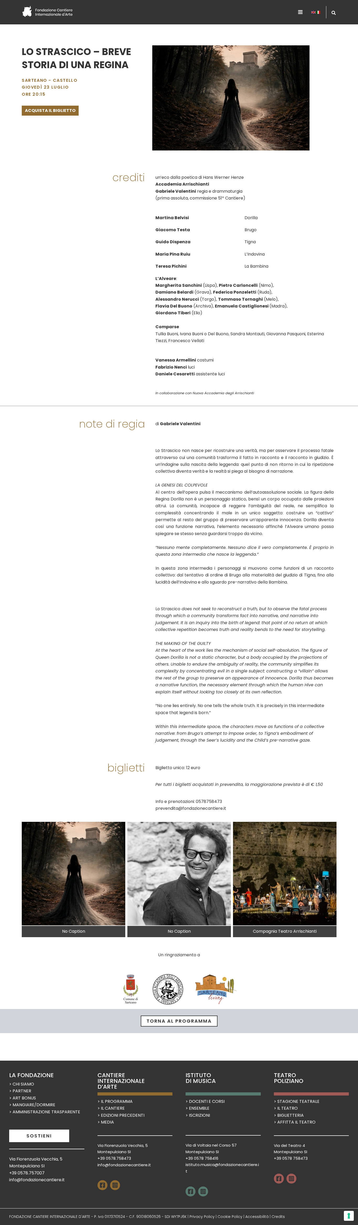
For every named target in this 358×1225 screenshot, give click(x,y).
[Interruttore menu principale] (300, 12)
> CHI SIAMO (21, 1084)
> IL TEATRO (286, 1108)
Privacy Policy (202, 1216)
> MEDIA (105, 1122)
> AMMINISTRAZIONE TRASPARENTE (44, 1112)
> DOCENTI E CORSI (205, 1101)
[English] (313, 12)
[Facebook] (102, 1185)
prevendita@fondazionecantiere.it (190, 808)
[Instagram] (115, 1185)
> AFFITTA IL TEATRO (295, 1122)
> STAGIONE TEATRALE (296, 1101)
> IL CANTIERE (111, 1108)
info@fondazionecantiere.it (37, 1180)
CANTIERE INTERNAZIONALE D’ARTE (121, 1081)
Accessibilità (257, 1216)
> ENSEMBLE (197, 1108)
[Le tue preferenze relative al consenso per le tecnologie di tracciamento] (349, 1216)
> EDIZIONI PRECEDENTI (120, 1115)
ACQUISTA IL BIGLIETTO (50, 110)
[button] (334, 13)
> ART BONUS (22, 1098)
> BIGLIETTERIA (289, 1115)
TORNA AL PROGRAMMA (179, 1021)
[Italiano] (318, 12)
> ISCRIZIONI (198, 1115)
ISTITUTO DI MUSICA (201, 1078)
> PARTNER (20, 1091)
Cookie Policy (230, 1216)
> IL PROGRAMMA (115, 1101)
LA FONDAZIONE (31, 1075)
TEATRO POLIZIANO (288, 1078)
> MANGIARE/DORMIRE (32, 1105)
